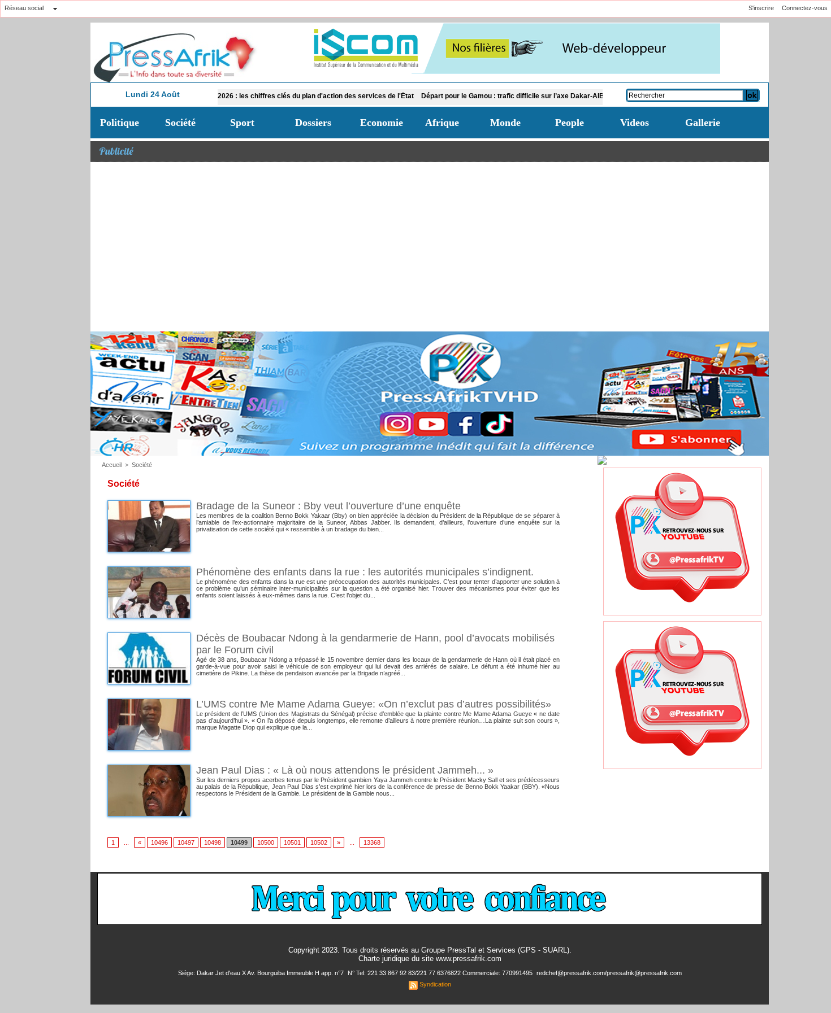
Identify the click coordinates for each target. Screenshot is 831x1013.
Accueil (112, 464)
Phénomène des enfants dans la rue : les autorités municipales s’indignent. (365, 572)
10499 (239, 842)
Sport (242, 122)
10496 (159, 842)
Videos (634, 122)
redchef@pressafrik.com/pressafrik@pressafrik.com (609, 973)
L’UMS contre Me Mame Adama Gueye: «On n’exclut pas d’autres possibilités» (373, 704)
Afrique (442, 122)
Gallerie (702, 122)
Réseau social (24, 8)
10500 (265, 842)
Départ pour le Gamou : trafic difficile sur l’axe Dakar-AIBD (482, 96)
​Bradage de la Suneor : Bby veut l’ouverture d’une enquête (328, 506)
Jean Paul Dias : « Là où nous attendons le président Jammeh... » (345, 770)
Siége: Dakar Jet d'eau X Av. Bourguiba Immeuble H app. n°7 (261, 973)
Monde (505, 122)
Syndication (435, 984)
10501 (292, 842)
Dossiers (313, 122)
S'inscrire (761, 8)
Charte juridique (383, 958)
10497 (186, 842)
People (569, 122)
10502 (318, 842)
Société (180, 122)
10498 (212, 842)
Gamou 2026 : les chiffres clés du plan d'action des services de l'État (269, 96)
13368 (371, 842)
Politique (119, 122)
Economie (381, 122)
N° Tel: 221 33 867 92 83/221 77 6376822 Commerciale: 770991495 (441, 973)
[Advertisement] (429, 247)
